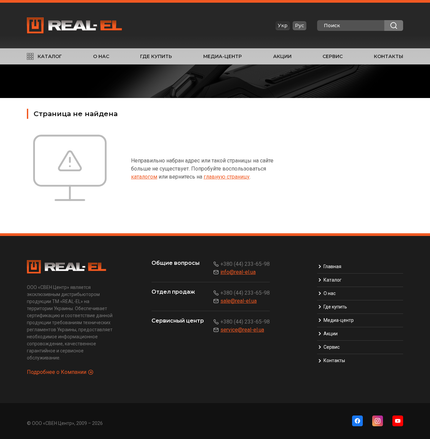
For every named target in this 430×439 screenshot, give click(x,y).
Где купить (156, 56)
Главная (332, 266)
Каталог (50, 56)
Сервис (332, 56)
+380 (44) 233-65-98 (245, 264)
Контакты (388, 56)
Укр (283, 25)
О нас (101, 56)
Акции (282, 56)
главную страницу (227, 177)
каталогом (144, 177)
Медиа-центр (222, 56)
